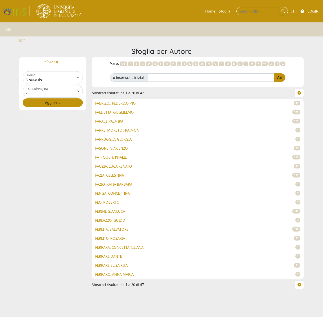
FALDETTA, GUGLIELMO (114, 112)
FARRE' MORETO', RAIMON (117, 130)
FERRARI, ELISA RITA (111, 265)
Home (210, 11)
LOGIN (313, 11)
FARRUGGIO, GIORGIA (113, 139)
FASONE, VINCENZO (111, 148)
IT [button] (292, 11)
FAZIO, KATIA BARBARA (113, 184)
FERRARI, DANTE (108, 256)
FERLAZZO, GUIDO (110, 220)
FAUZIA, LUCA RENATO (113, 166)
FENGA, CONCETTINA (112, 193)
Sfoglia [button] (224, 11)
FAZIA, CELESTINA (109, 175)
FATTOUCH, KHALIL (111, 157)
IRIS (22, 40)
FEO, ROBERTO (107, 202)
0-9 (123, 63)
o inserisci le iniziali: (129, 77)
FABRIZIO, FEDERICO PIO (115, 103)
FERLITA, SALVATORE (112, 229)
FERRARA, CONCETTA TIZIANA (119, 247)
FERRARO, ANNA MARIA (114, 274)
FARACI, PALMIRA (109, 121)
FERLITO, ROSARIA (110, 238)
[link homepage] (16, 11)
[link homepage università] (59, 11)
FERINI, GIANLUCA (110, 211)
